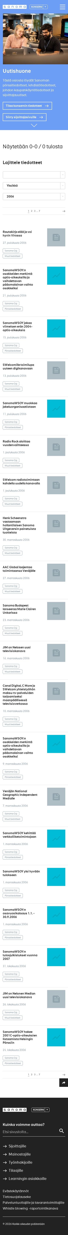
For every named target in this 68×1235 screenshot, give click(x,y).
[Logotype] (15, 1110)
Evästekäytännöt (16, 1191)
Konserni (37, 6)
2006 (11, 196)
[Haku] (61, 1131)
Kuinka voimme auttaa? (23, 1124)
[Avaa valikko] (61, 7)
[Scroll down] (34, 124)
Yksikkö (12, 186)
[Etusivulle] (15, 7)
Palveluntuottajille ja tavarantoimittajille (33, 1202)
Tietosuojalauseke (17, 1197)
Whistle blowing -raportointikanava (30, 1208)
